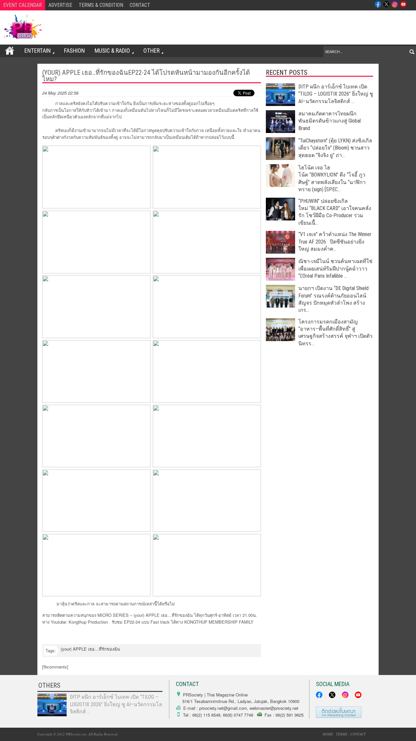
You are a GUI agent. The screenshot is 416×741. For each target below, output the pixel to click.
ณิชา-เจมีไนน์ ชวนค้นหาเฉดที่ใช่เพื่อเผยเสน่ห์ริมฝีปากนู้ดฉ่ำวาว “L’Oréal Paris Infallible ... (335, 268)
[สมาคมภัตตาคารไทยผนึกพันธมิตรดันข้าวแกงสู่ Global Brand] (280, 131)
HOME (328, 734)
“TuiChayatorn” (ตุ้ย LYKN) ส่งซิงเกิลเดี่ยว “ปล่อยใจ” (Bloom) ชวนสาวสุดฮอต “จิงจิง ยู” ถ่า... (335, 148)
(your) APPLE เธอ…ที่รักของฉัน (90, 649)
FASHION (74, 50)
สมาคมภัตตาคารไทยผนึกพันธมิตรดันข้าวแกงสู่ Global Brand (329, 121)
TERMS (341, 734)
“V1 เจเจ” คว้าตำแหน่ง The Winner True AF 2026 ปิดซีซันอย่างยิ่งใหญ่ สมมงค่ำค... (334, 241)
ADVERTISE (60, 5)
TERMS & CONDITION (101, 5)
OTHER (151, 50)
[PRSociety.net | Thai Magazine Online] (23, 26)
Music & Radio (112, 50)
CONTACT (140, 5)
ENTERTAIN (37, 50)
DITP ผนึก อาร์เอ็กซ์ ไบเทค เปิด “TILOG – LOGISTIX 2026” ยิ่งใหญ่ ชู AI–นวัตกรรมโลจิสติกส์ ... (335, 94)
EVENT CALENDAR (22, 5)
